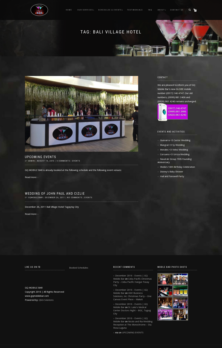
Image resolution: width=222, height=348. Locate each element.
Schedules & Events (110, 10)
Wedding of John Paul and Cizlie (55, 193)
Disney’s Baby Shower (171, 171)
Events (76, 161)
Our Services (85, 10)
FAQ (150, 10)
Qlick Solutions (46, 299)
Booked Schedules (78, 267)
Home (69, 10)
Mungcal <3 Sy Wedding (172, 144)
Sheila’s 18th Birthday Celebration (177, 166)
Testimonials (135, 10)
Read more (31, 177)
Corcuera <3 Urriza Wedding (175, 154)
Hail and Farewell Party (172, 176)
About (161, 10)
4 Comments (63, 161)
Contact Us (176, 10)
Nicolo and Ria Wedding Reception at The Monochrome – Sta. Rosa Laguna (133, 324)
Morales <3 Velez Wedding (174, 149)
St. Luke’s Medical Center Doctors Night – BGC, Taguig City (132, 310)
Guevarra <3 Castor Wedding (175, 140)
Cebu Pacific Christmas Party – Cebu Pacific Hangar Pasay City (132, 282)
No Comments (74, 197)
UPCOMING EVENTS (40, 157)
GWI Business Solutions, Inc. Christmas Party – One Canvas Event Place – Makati (132, 296)
